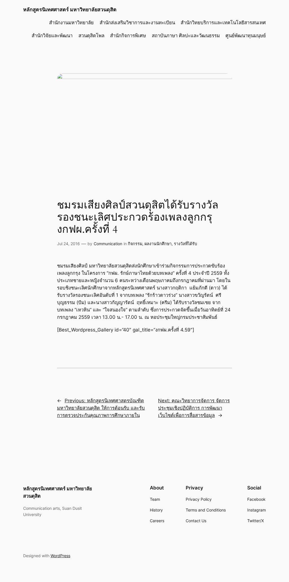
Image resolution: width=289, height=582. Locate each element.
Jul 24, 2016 (68, 243)
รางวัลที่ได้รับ (185, 243)
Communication (108, 243)
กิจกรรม (135, 243)
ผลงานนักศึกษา (158, 243)
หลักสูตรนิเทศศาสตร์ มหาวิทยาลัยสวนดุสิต (70, 9)
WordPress (60, 555)
